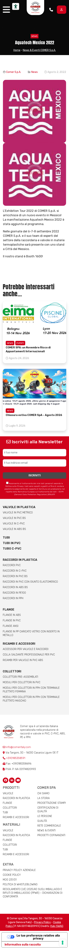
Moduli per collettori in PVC (21, 682)
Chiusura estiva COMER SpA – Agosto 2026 (34, 415)
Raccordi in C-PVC (14, 570)
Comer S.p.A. (13, 72)
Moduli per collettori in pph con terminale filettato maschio (31, 699)
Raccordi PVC (12, 565)
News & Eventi (46, 830)
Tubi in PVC (11, 543)
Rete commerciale (49, 825)
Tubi (6, 537)
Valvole (8, 793)
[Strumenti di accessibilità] (15, 6)
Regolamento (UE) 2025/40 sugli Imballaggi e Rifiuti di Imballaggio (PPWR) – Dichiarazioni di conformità (32, 893)
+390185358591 (15, 758)
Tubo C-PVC (12, 548)
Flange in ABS (12, 615)
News (34, 36)
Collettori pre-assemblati (20, 676)
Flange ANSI (10, 626)
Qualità (42, 821)
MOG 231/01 (10, 879)
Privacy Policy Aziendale (19, 870)
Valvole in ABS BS (14, 529)
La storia (43, 798)
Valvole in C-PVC (14, 523)
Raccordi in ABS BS (15, 587)
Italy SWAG (56, 926)
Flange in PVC (12, 620)
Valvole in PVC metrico (18, 512)
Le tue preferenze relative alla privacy (38, 937)
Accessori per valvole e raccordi (25, 649)
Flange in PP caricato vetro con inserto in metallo (31, 633)
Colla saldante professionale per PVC (29, 654)
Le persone (44, 816)
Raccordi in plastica (20, 560)
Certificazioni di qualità (47, 809)
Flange (8, 609)
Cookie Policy (12, 874)
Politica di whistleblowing (20, 884)
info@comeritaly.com (18, 747)
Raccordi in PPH (13, 598)
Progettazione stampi (51, 803)
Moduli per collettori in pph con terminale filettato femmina (31, 689)
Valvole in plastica (19, 507)
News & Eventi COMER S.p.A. (39, 50)
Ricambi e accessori (19, 643)
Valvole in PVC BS (14, 518)
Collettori (12, 671)
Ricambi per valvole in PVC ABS (23, 660)
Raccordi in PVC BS (15, 576)
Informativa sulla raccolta (23, 944)
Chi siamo (43, 793)
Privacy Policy (42, 922)
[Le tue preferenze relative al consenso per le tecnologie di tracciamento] (62, 942)
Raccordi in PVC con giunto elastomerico (30, 581)
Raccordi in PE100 (14, 592)
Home (16, 50)
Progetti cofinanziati (51, 835)
